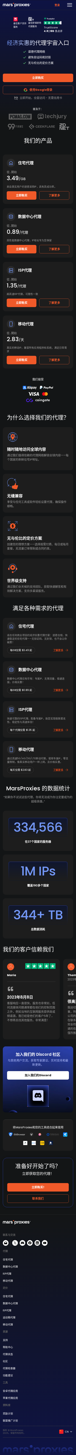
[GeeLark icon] (65, 1134)
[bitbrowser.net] (17, 1134)
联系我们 (38, 1198)
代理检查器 (9, 1368)
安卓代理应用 (10, 1391)
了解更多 (54, 195)
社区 (5, 1361)
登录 (57, 5)
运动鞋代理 (9, 1317)
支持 (5, 1340)
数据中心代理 (10, 1266)
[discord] (22, 1243)
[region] (38, 1002)
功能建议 (8, 1375)
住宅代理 (8, 1259)
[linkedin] (37, 1243)
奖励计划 (8, 1413)
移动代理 (8, 1280)
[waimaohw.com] (31, 1134)
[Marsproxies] (17, 5)
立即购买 (38, 78)
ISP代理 (7, 1273)
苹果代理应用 (10, 1398)
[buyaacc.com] (40, 1134)
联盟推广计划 (10, 1420)
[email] (5, 1243)
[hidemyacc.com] (51, 1143)
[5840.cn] (34, 1143)
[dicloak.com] (25, 1143)
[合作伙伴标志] (20, 117)
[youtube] (45, 1243)
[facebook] (30, 1243)
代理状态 (8, 1354)
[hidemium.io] (52, 1134)
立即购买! (38, 1187)
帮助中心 (8, 1347)
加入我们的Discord (38, 1075)
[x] (15, 1243)
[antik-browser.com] (42, 1143)
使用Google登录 (41, 90)
